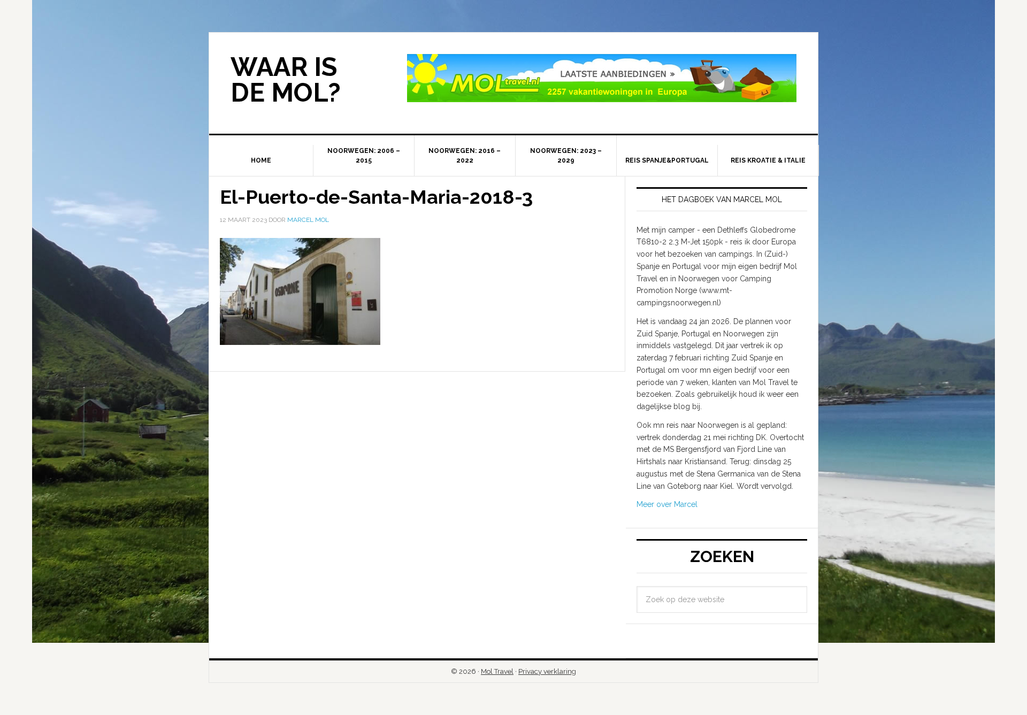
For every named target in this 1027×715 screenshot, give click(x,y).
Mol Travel (497, 671)
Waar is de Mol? (286, 79)
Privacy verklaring (547, 671)
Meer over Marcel (667, 504)
